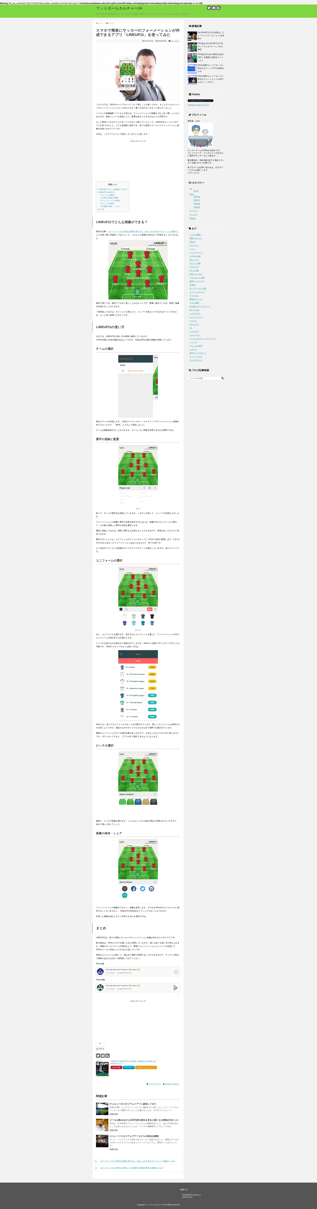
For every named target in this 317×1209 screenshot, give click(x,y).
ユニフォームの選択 (110, 201)
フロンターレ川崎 (197, 278)
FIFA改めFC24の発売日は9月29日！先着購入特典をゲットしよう (211, 57)
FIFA (192, 194)
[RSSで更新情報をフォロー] (218, 8)
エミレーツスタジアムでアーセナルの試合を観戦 (134, 1136)
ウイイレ (194, 211)
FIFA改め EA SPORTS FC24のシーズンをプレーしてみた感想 (210, 46)
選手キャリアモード (198, 353)
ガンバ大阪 (194, 271)
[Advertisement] (138, 160)
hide (114, 184)
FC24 (196, 191)
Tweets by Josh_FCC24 (198, 105)
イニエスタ (194, 332)
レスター (193, 349)
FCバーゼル (194, 310)
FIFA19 (197, 207)
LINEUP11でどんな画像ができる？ (112, 189)
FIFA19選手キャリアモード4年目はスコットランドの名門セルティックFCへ (210, 79)
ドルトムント (195, 335)
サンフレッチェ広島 (198, 289)
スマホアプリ (155, 1084)
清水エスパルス (196, 274)
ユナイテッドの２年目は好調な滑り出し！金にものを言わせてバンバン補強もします (137, 1161)
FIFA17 (197, 200)
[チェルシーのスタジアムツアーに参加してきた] (102, 1109)
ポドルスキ (194, 324)
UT (191, 328)
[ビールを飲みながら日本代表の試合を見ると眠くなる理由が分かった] (102, 1125)
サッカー (175, 41)
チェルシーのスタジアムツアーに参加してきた (133, 1104)
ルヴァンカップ (196, 317)
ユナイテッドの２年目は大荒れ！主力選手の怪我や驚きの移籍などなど (131, 1168)
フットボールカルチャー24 (119, 8)
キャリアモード (196, 360)
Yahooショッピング (146, 1067)
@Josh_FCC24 (172, 1084)
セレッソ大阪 (195, 263)
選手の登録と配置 (109, 198)
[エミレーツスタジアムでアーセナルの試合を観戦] (102, 1141)
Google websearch (124, 973)
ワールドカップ (196, 253)
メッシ (192, 249)
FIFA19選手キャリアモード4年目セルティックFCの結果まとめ (211, 68)
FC (191, 189)
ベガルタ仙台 (195, 256)
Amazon (129, 1067)
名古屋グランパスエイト (200, 306)
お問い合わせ (193, 173)
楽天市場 (116, 1067)
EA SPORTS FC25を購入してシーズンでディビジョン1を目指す (211, 35)
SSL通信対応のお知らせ (191, 1195)
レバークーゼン (196, 357)
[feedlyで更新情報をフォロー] (214, 8)
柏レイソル (194, 260)
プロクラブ (194, 267)
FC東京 (193, 285)
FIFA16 (197, 197)
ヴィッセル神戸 (196, 346)
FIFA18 (197, 204)
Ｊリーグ (193, 342)
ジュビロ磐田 (195, 235)
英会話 (193, 218)
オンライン (194, 245)
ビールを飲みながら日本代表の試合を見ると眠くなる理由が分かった (144, 1120)
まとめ (100, 209)
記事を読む (114, 1114)
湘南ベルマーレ (196, 238)
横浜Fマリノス (196, 299)
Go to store (110, 973)
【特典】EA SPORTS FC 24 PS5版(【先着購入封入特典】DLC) (133, 1061)
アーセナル (194, 296)
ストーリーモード (197, 292)
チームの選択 (107, 195)
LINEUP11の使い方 (106, 192)
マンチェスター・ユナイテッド (203, 339)
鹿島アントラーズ (197, 281)
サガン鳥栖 (194, 303)
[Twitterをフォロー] (209, 8)
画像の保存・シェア (110, 206)
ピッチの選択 (107, 203)
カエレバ (120, 1063)
